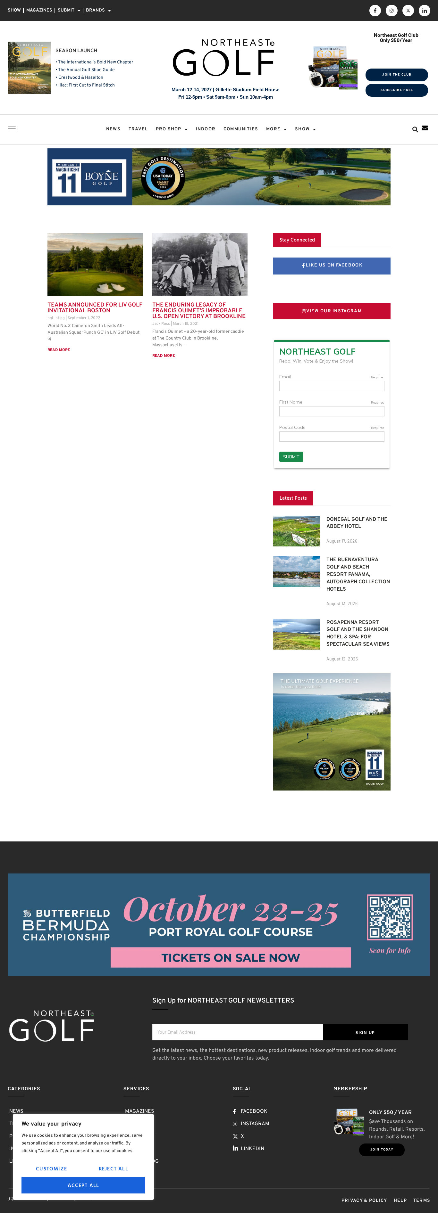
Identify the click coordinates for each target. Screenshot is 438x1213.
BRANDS (95, 10)
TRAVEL (138, 129)
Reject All (113, 1168)
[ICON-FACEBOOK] (375, 10)
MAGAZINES (39, 10)
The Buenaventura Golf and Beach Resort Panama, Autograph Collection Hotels (358, 574)
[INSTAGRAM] (391, 10)
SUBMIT (66, 10)
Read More (58, 350)
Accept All (83, 1185)
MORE (273, 129)
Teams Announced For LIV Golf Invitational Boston (94, 308)
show (302, 129)
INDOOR (205, 129)
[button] (415, 129)
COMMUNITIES (240, 129)
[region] (83, 1157)
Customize (51, 1168)
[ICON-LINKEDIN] (424, 10)
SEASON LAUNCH (76, 51)
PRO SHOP (168, 129)
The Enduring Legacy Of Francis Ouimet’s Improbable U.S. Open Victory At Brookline (199, 310)
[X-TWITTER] (408, 10)
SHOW (14, 10)
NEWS (113, 129)
